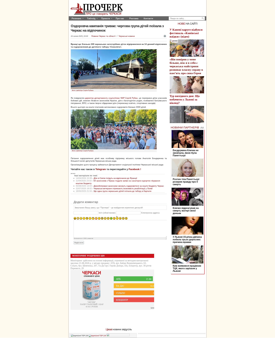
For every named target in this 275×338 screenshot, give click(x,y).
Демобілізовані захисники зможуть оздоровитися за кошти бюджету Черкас (129, 186)
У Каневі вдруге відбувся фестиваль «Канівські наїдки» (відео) (186, 33)
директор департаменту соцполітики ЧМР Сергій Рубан (111, 98)
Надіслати (78, 243)
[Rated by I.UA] (118, 336)
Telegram (100, 169)
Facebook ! (135, 169)
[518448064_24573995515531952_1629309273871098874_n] (114, 88)
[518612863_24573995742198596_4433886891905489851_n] (114, 148)
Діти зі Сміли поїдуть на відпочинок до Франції (115, 178)
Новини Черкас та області (103, 36)
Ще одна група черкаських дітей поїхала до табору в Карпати (122, 191)
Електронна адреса (150, 213)
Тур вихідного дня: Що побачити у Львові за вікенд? (185, 99)
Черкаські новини (127, 36)
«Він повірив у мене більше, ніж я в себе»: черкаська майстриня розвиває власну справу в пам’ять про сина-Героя (186, 66)
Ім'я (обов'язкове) (107, 213)
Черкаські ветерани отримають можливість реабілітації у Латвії (123, 188)
